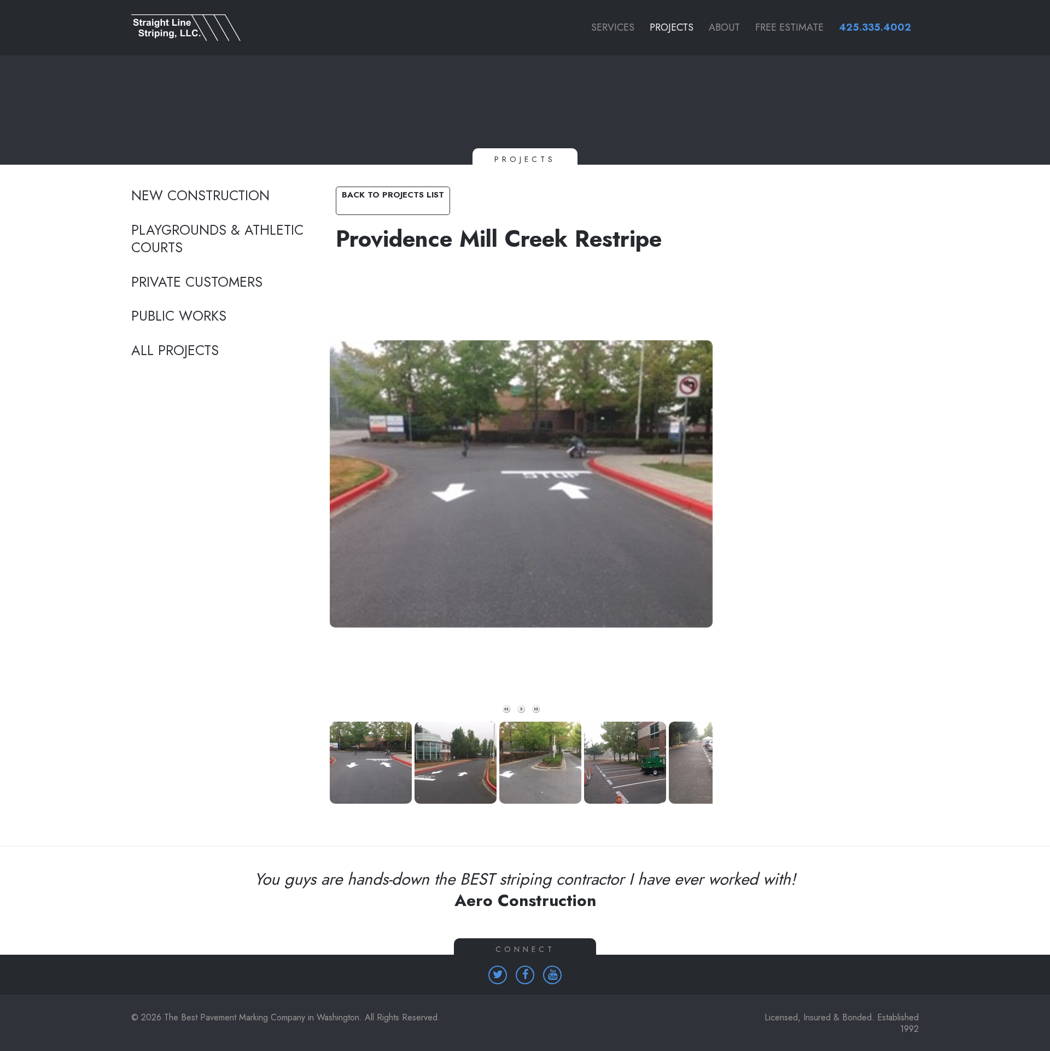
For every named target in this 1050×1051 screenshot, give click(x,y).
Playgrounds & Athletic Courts (217, 239)
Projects (671, 27)
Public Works (178, 316)
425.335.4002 (875, 27)
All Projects (175, 350)
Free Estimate (789, 27)
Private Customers (196, 282)
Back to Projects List (393, 195)
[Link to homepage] (218, 27)
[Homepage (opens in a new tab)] (497, 975)
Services (612, 27)
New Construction (200, 196)
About (724, 27)
